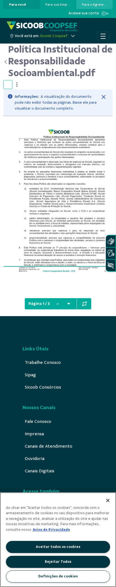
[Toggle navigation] (103, 36)
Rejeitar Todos (58, 562)
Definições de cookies (58, 576)
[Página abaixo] (68, 303)
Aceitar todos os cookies (58, 547)
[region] (58, 539)
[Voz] (110, 253)
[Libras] (110, 241)
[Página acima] (57, 303)
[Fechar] (103, 96)
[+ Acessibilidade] (110, 265)
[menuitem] (17, 4)
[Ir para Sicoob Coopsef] (42, 26)
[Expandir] (84, 303)
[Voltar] (5, 61)
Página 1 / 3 (39, 304)
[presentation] (21, 4)
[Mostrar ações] (16, 84)
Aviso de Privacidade (51, 530)
